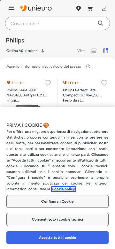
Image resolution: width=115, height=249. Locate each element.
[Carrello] (90, 8)
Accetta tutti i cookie (57, 237)
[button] (94, 51)
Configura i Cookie (57, 201)
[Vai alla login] (102, 8)
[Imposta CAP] (78, 8)
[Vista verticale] (105, 51)
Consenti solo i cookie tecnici (57, 219)
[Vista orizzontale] (94, 51)
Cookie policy (63, 189)
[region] (57, 178)
